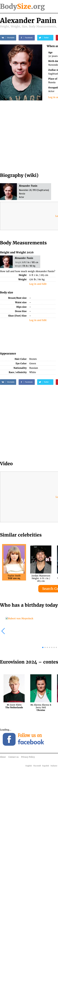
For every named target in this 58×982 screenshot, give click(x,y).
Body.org (22, 6)
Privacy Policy (28, 757)
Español (45, 766)
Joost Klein (14, 706)
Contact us (13, 757)
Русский (37, 766)
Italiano (54, 766)
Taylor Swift (14, 577)
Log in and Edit (38, 283)
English (28, 766)
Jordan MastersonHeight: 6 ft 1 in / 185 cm (41, 577)
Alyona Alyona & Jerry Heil (40, 706)
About (3, 757)
